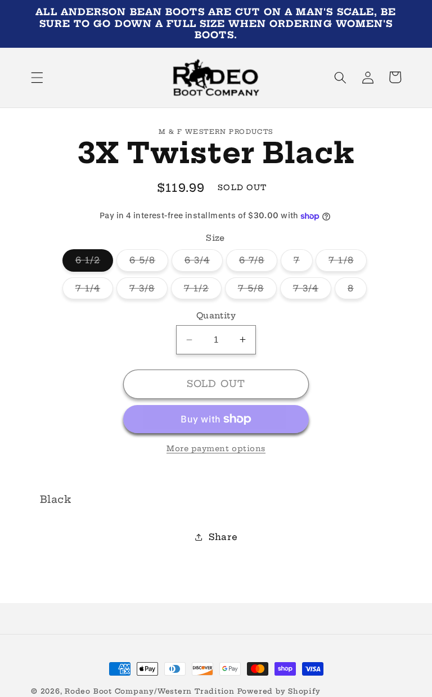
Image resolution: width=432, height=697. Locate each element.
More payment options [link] (216, 448)
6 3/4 (203, 262)
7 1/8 (347, 262)
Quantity (216, 316)
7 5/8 (257, 290)
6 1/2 (94, 262)
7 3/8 (148, 290)
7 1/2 (203, 290)
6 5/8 (149, 262)
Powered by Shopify (279, 691)
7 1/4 (94, 290)
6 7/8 (258, 262)
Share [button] (223, 537)
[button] (37, 77)
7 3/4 (312, 290)
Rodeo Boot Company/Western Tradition (150, 691)
